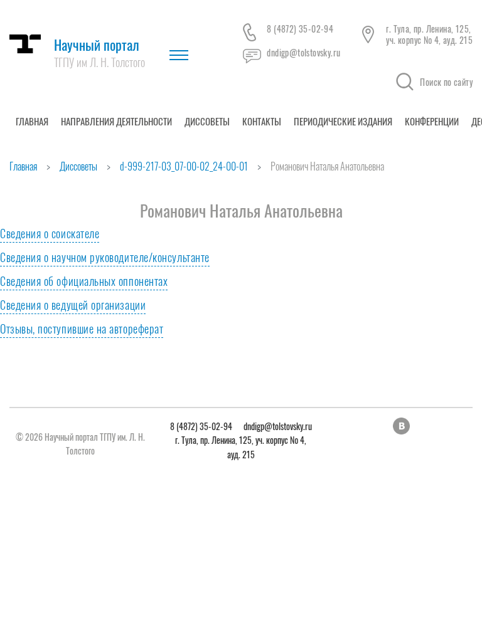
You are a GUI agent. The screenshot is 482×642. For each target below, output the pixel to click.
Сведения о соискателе (49, 233)
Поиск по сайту (446, 81)
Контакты (261, 121)
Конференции (432, 121)
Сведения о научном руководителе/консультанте (105, 257)
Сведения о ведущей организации (73, 305)
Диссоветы (207, 121)
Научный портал (99, 52)
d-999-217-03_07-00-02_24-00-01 (184, 166)
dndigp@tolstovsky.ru (303, 52)
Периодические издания (343, 121)
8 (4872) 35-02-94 (300, 28)
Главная (32, 121)
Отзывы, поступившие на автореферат (81, 328)
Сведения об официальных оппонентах (84, 281)
